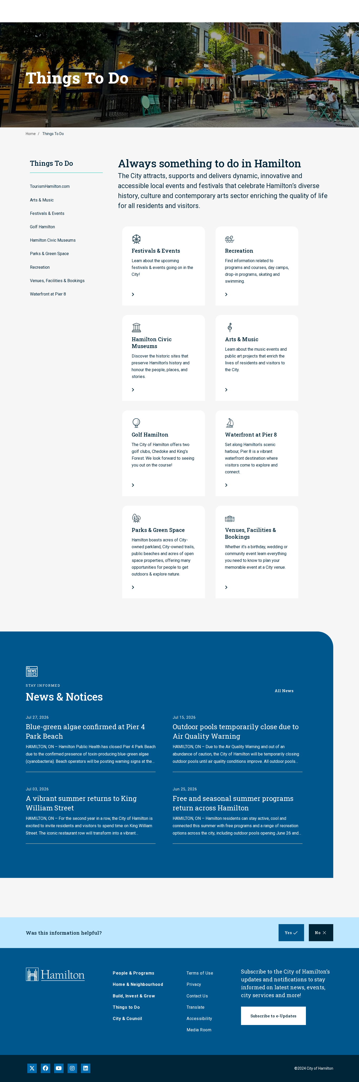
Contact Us (197, 995)
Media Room (199, 1029)
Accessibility (199, 1018)
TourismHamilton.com (50, 186)
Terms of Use (200, 973)
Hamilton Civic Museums (53, 240)
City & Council (127, 1018)
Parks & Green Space (49, 253)
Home (31, 134)
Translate (196, 1007)
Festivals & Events (47, 213)
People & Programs (134, 973)
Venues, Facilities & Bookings (57, 280)
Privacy (194, 984)
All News (284, 690)
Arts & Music (42, 200)
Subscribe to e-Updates (273, 1015)
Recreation (40, 267)
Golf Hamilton (42, 226)
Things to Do (126, 1007)
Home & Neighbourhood (138, 984)
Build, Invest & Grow (134, 995)
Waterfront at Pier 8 (48, 294)
